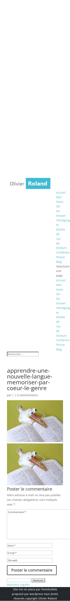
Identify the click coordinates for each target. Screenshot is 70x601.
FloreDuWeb (49, 589)
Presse (60, 257)
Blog (59, 262)
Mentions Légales (18, 584)
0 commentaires (27, 395)
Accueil (61, 192)
